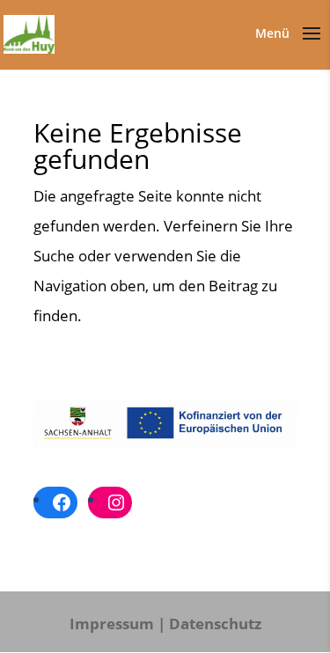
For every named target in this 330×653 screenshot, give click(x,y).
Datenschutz (215, 623)
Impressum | (117, 623)
